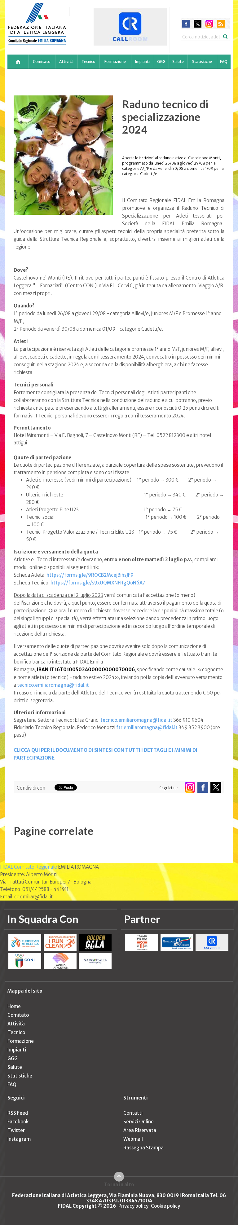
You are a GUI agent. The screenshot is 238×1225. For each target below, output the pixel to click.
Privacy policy (133, 1206)
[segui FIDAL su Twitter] (215, 787)
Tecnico (88, 61)
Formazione (115, 61)
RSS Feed (17, 1113)
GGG (161, 61)
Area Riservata (139, 1130)
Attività (66, 61)
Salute (178, 61)
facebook (186, 24)
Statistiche (202, 61)
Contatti (133, 1113)
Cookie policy (165, 1206)
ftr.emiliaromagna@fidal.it (147, 727)
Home (14, 1006)
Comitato (42, 61)
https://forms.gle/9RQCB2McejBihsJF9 (90, 575)
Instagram (19, 1139)
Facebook (18, 1122)
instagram (209, 24)
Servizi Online (138, 1122)
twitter (197, 24)
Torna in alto (119, 1184)
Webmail (133, 1139)
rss (221, 24)
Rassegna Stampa (143, 1148)
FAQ (223, 61)
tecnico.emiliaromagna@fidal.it (53, 685)
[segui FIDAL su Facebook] (202, 787)
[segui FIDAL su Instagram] (189, 787)
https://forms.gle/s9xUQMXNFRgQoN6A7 (98, 583)
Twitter (16, 1130)
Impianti (142, 61)
